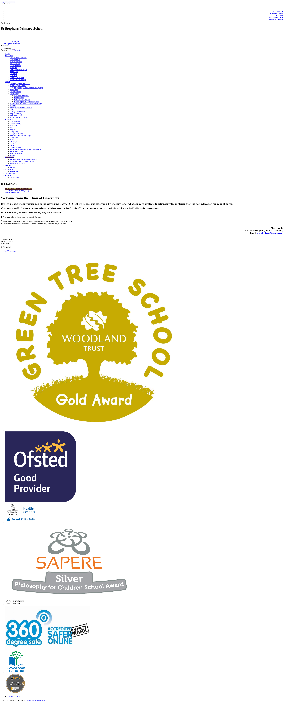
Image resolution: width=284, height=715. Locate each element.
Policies (8, 165)
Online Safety (14, 94)
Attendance (14, 90)
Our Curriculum (15, 122)
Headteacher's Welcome (18, 58)
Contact (8, 175)
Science (12, 155)
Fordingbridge (278, 11)
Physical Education (16, 151)
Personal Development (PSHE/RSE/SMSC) (25, 149)
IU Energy (279, 15)
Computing (14, 131)
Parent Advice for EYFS (18, 118)
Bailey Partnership (276, 13)
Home (7, 54)
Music (12, 145)
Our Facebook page (276, 17)
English (12, 130)
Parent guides (19, 98)
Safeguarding (10, 173)
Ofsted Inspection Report (18, 70)
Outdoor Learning (16, 147)
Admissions (14, 72)
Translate (17, 50)
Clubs (12, 110)
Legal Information (14, 696)
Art (11, 128)
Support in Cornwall (276, 19)
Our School (9, 56)
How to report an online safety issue (26, 102)
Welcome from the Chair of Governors (23, 159)
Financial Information (17, 163)
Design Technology (17, 133)
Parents (7, 82)
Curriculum (9, 120)
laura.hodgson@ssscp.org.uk (270, 233)
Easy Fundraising (16, 114)
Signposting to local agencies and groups (28, 88)
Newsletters (9, 169)
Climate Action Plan (17, 78)
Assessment (14, 126)
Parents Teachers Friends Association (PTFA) (26, 104)
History (12, 139)
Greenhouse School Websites (36, 700)
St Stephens (10, 43)
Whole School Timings (18, 80)
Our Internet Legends (21, 96)
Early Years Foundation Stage (20, 135)
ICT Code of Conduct (22, 100)
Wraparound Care (16, 116)
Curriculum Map (15, 124)
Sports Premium (15, 66)
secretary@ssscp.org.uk (9, 251)
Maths (12, 143)
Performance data (16, 62)
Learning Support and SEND (20, 84)
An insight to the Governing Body (22, 161)
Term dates (13, 76)
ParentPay (13, 106)
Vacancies (13, 74)
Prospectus (13, 68)
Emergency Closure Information (21, 108)
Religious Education (17, 153)
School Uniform (15, 92)
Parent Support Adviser (18, 86)
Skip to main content (8, 2)
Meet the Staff (15, 60)
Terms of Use (14, 177)
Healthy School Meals (17, 112)
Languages (13, 141)
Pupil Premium (15, 64)
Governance (9, 157)
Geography (14, 137)
